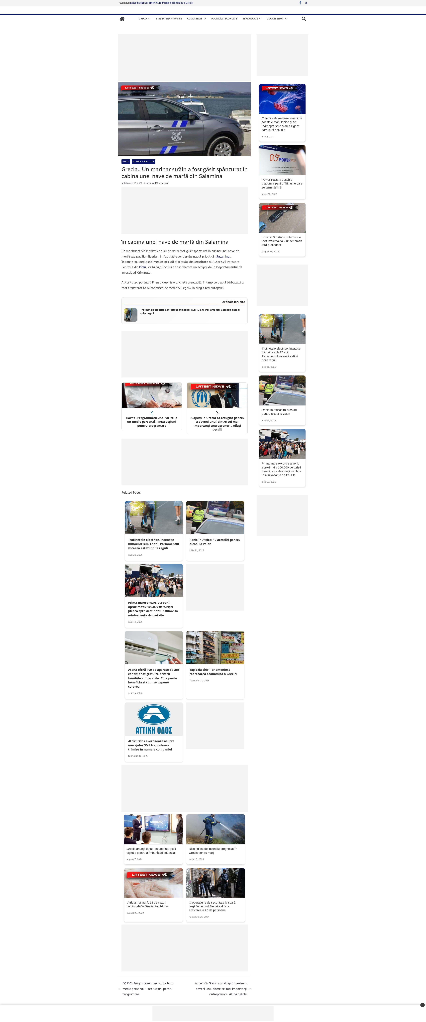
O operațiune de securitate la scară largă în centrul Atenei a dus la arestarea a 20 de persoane (212, 906)
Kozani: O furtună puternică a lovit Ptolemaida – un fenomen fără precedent (282, 241)
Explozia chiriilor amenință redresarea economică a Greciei (161, 2)
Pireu (142, 267)
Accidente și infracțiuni (143, 162)
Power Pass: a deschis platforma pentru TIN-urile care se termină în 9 (282, 183)
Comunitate (194, 18)
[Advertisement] (184, 57)
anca (148, 183)
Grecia (143, 18)
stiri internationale (169, 18)
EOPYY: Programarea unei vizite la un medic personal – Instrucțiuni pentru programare (148, 989)
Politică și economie (224, 18)
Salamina (222, 256)
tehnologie (250, 18)
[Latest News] (122, 19)
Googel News (275, 18)
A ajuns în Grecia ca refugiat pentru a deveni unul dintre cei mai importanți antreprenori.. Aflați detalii (221, 989)
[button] (149, 18)
